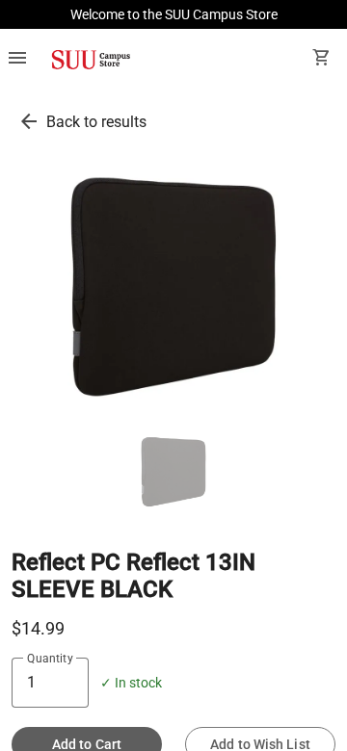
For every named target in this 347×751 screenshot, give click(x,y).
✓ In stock (131, 683)
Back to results (96, 122)
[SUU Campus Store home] (90, 59)
